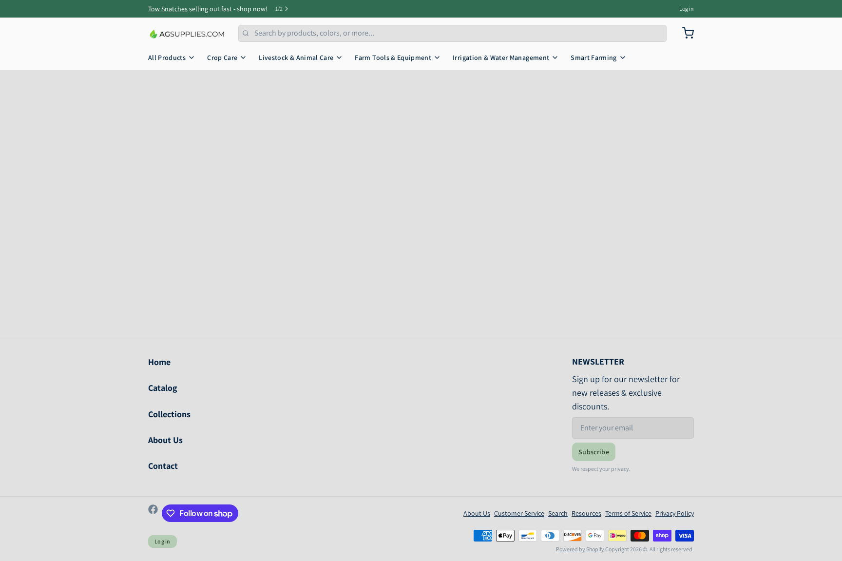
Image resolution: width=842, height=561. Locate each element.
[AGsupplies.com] (187, 33)
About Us (165, 439)
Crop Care (222, 57)
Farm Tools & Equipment (393, 57)
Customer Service (519, 513)
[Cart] (684, 33)
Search (558, 513)
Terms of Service (628, 513)
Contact (163, 465)
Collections (169, 414)
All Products (167, 57)
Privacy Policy (674, 513)
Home (159, 362)
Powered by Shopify (580, 549)
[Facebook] (153, 513)
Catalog (162, 387)
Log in (686, 8)
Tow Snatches (168, 8)
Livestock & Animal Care (296, 57)
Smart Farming (594, 57)
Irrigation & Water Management (501, 57)
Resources (586, 513)
